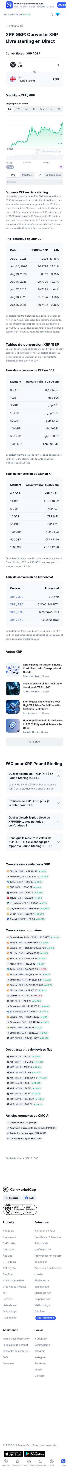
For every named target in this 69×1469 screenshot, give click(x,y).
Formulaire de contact (15, 1344)
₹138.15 (25, 1067)
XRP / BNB (16, 619)
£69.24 (26, 892)
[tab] (40, 174)
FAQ (5, 1357)
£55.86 (28, 903)
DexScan (8, 1274)
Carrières (39, 1311)
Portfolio (7, 1298)
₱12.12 (26, 995)
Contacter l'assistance (16, 1350)
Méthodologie (42, 1305)
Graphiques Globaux (15, 1286)
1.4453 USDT (29, 1038)
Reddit (38, 1369)
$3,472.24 (29, 1022)
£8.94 (27, 919)
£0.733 (26, 882)
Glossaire (8, 1363)
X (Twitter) (40, 1338)
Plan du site (9, 1317)
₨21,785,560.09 (31, 985)
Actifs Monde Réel (13, 1280)
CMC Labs (9, 1243)
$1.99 (25, 1072)
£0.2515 (26, 898)
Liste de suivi (10, 1305)
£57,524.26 (28, 871)
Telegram (39, 1350)
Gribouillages (10, 1311)
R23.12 (25, 1056)
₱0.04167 (34, 937)
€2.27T (19, 14)
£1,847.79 (29, 876)
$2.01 (25, 1083)
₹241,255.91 (29, 1006)
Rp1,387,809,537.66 (32, 948)
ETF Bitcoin (9, 1261)
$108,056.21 (29, 953)
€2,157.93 (29, 1032)
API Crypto (9, 1268)
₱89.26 (25, 1001)
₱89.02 (26, 1104)
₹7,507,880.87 (29, 942)
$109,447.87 (28, 1017)
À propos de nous (44, 1230)
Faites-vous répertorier (16, 1338)
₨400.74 (27, 1099)
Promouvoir (9, 1237)
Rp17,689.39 (28, 969)
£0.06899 (29, 908)
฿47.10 (25, 1088)
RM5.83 (26, 1061)
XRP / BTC (16, 604)
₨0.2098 (27, 963)
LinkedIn (39, 1375)
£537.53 (27, 913)
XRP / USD (17, 596)
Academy (8, 1230)
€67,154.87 (28, 958)
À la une (7, 1255)
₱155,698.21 (30, 979)
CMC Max (9, 1249)
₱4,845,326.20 (30, 974)
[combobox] (34, 182)
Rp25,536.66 (28, 1077)
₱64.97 (29, 1011)
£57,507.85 (28, 990)
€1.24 (25, 1093)
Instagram (40, 1357)
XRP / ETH (16, 612)
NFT (5, 1292)
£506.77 (25, 887)
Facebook (40, 1363)
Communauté (42, 1344)
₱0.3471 (26, 1027)
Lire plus (34, 741)
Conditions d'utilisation (47, 1237)
